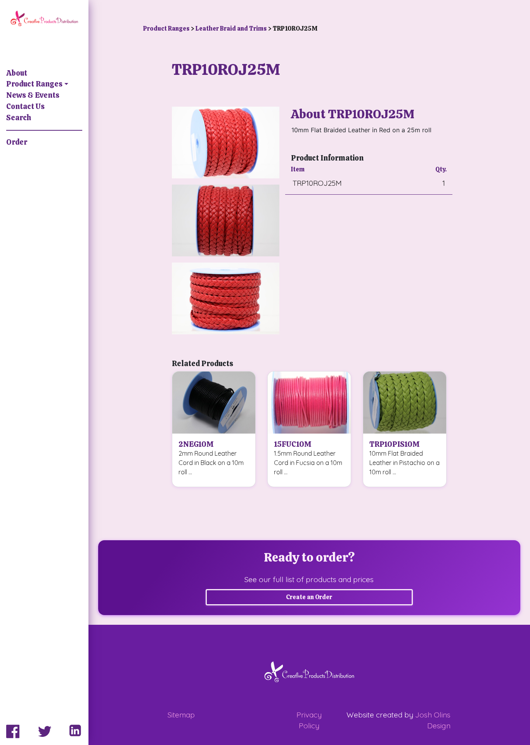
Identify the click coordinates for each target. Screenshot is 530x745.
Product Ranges (34, 84)
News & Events (32, 95)
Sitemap (181, 714)
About (16, 73)
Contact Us (25, 106)
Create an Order (309, 597)
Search (18, 118)
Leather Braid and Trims (232, 28)
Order (16, 142)
